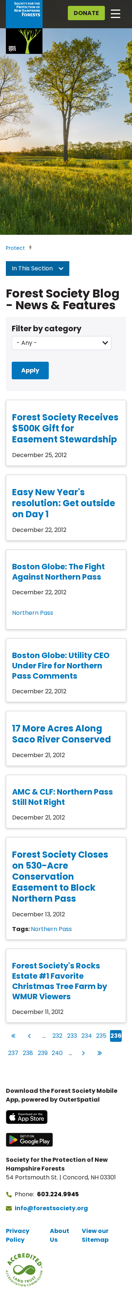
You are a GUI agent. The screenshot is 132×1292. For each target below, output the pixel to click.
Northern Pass (32, 613)
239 (42, 1052)
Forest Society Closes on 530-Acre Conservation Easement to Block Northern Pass (60, 876)
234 (86, 1035)
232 (57, 1035)
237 (13, 1052)
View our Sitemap (95, 1235)
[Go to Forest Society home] (24, 27)
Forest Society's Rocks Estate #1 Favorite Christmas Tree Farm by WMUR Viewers (59, 981)
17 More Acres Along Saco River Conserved (61, 733)
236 (116, 1035)
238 (28, 1052)
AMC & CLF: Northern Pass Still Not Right (62, 796)
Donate (86, 13)
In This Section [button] (33, 268)
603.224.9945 (58, 1194)
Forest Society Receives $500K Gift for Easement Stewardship (65, 428)
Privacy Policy (17, 1235)
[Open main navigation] (115, 13)
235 (101, 1035)
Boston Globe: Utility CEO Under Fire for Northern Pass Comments (61, 665)
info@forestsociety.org (51, 1208)
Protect (15, 248)
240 (57, 1052)
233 (72, 1035)
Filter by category (46, 328)
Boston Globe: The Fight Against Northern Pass (58, 571)
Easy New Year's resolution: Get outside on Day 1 (63, 503)
